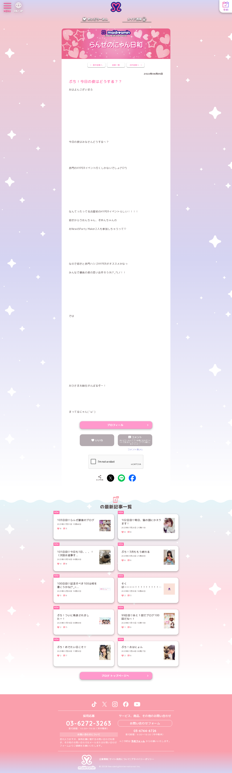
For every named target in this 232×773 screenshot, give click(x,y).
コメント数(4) (135, 449)
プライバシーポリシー (142, 759)
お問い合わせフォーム (145, 723)
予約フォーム (138, 741)
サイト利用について (119, 759)
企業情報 (103, 759)
